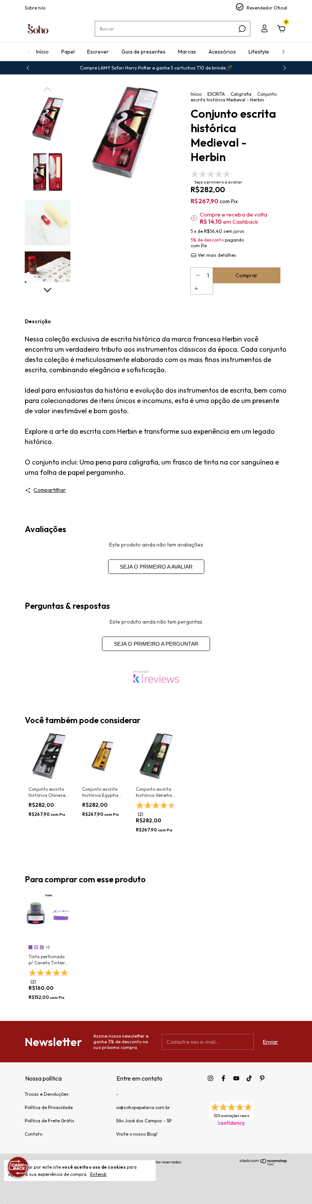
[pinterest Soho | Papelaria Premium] (262, 1078)
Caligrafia (241, 94)
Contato (33, 1134)
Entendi (98, 1174)
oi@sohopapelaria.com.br (143, 1107)
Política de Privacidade (49, 1107)
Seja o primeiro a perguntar (156, 644)
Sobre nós (35, 8)
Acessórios (222, 51)
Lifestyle (258, 51)
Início (42, 51)
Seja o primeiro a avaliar (156, 567)
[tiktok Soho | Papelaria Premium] (249, 1078)
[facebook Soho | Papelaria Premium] (223, 1078)
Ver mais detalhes (216, 255)
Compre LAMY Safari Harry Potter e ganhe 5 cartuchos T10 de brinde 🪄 (156, 68)
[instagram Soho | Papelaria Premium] (210, 1078)
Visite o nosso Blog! (137, 1134)
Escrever (98, 51)
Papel (68, 51)
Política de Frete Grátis (49, 1120)
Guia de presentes (143, 51)
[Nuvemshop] (263, 1163)
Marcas (187, 51)
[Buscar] (241, 28)
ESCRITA (216, 94)
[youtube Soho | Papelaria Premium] (236, 1078)
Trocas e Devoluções (46, 1094)
